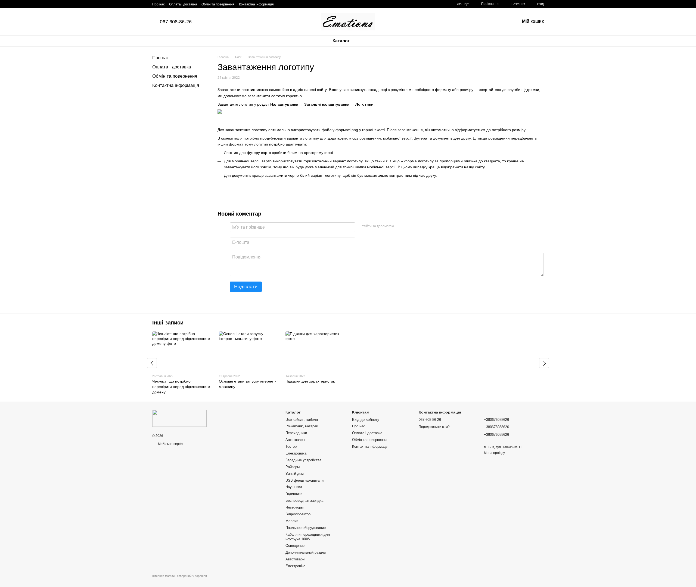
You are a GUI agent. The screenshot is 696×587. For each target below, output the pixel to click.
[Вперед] (544, 363)
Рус (466, 4)
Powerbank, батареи (301, 426)
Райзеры (292, 467)
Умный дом (294, 474)
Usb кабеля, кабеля (301, 420)
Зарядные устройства (303, 460)
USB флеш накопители (304, 480)
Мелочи (291, 521)
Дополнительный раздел (305, 552)
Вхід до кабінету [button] (365, 420)
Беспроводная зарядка (304, 500)
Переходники (296, 433)
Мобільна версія (170, 444)
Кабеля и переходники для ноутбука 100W (307, 536)
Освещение (294, 546)
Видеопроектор (297, 514)
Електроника (295, 453)
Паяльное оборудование (305, 528)
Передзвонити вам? (434, 427)
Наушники (293, 487)
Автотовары (295, 440)
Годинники (293, 494)
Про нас (158, 4)
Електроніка (295, 566)
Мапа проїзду (494, 453)
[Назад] (152, 363)
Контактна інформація (256, 4)
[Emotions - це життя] (179, 418)
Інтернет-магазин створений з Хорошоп (179, 575)
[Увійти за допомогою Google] (408, 226)
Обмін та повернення (218, 4)
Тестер (291, 446)
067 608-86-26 (176, 21)
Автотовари (294, 559)
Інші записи (168, 323)
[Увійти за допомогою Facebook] (400, 226)
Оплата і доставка (183, 4)
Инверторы (294, 507)
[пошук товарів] (370, 41)
